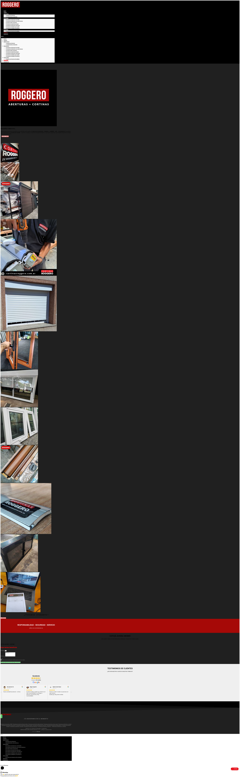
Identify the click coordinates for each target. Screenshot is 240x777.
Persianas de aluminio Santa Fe (44, 726)
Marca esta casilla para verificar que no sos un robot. (13, 660)
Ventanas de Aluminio (10, 15)
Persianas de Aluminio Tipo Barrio (13, 25)
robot (1, 658)
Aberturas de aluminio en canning (59, 726)
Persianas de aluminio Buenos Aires (20, 724)
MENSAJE (2, 656)
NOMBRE (2, 650)
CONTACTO (6, 34)
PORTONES (6, 29)
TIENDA (5, 12)
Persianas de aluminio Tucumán (16, 726)
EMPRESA (6, 32)
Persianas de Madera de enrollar (12, 26)
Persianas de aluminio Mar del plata (35, 724)
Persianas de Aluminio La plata (65, 724)
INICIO (5, 11)
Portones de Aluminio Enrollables (13, 31)
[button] (28, 36)
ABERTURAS (6, 13)
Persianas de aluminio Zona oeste (51, 724)
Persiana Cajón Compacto (11, 22)
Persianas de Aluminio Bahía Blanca (54, 725)
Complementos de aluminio (11, 16)
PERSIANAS (6, 18)
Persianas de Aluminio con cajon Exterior (14, 21)
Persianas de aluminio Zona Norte (9, 725)
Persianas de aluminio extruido (12, 23)
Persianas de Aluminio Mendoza (30, 726)
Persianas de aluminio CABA (6, 724)
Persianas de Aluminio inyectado (12, 19)
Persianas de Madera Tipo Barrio (13, 28)
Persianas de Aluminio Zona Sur (39, 725)
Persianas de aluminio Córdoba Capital (24, 725)
